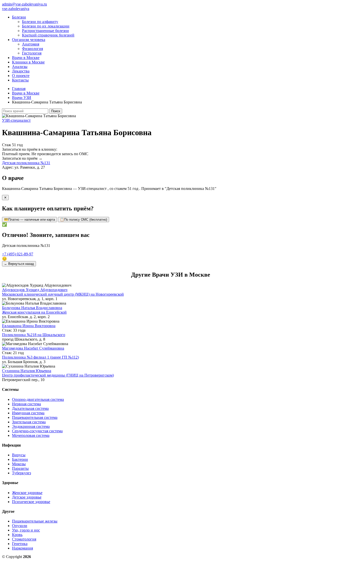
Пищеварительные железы (34, 521)
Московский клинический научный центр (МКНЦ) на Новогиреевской (63, 294)
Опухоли (19, 526)
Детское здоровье (26, 497)
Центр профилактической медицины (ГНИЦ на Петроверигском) (58, 375)
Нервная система (26, 404)
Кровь (17, 535)
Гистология (31, 53)
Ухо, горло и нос (26, 530)
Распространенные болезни (45, 30)
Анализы (19, 66)
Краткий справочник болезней (48, 35)
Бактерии (20, 459)
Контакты (20, 80)
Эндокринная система (31, 426)
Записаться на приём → (22, 158)
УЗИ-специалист (16, 120)
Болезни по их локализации (45, 26)
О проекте (20, 75)
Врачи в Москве (25, 57)
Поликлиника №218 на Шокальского (33, 335)
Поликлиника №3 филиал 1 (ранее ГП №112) (40, 357)
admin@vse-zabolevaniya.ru (24, 4)
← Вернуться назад (19, 264)
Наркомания (22, 548)
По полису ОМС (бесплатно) (83, 219)
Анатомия (30, 44)
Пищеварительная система (34, 417)
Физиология (32, 48)
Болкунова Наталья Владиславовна (32, 308)
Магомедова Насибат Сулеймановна (33, 348)
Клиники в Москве (28, 62)
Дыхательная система (30, 408)
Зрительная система (29, 422)
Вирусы (18, 455)
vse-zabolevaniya (15, 8)
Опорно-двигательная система (38, 399)
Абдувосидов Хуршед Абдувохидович (34, 290)
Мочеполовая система (30, 435)
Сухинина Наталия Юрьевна (26, 371)
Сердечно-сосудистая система (37, 431)
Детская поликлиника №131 (26, 163)
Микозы (19, 464)
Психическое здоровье (31, 502)
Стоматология (24, 539)
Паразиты (20, 468)
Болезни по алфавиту (40, 21)
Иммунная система (28, 413)
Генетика (19, 544)
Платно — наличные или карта (29, 219)
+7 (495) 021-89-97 (17, 254)
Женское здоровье (27, 493)
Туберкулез (21, 473)
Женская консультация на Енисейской (34, 312)
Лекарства (20, 71)
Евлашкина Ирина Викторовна (28, 326)
